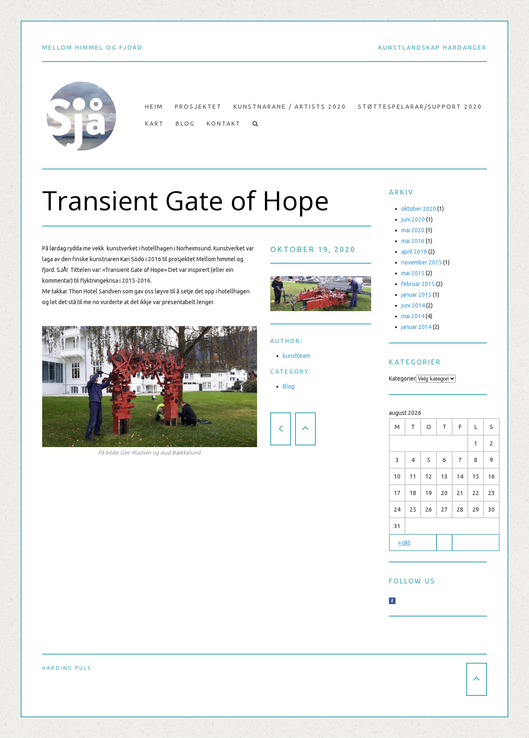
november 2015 (421, 262)
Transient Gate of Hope (185, 200)
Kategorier (402, 378)
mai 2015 (412, 273)
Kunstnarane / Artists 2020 (290, 106)
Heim (154, 106)
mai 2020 (412, 230)
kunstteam (296, 355)
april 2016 (414, 251)
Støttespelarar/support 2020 (420, 106)
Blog (185, 123)
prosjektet (198, 106)
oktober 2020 (418, 208)
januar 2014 (416, 327)
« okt (404, 542)
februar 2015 (418, 284)
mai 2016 (412, 241)
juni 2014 (413, 305)
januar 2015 (416, 294)
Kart (154, 123)
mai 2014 (412, 316)
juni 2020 (413, 219)
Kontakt (224, 123)
